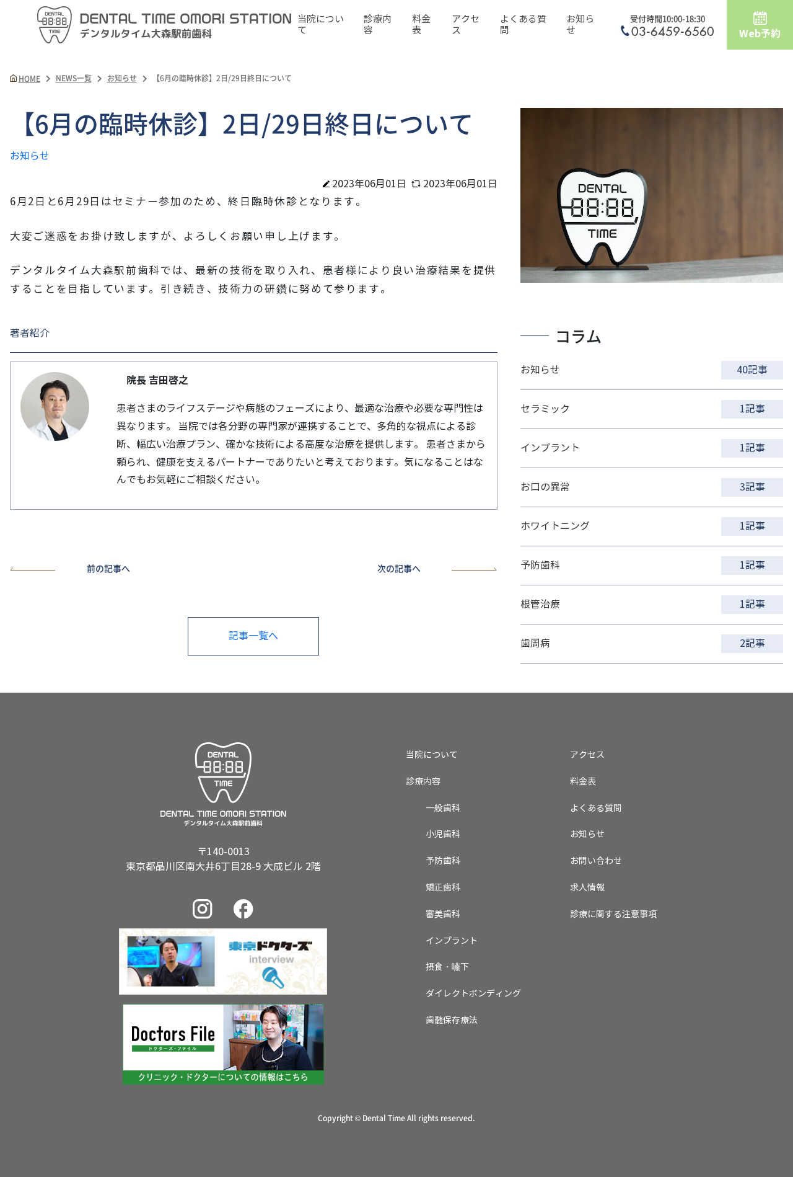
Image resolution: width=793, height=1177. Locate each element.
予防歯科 (443, 861)
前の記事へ (108, 568)
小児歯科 (443, 834)
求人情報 (587, 887)
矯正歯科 (443, 887)
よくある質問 (523, 25)
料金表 (421, 25)
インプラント (452, 941)
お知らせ (580, 25)
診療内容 (378, 25)
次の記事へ (399, 568)
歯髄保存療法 (452, 1020)
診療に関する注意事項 (613, 914)
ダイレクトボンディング (473, 993)
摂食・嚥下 (447, 967)
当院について (320, 25)
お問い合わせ (596, 861)
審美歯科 (443, 914)
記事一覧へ (253, 636)
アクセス (466, 25)
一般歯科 (443, 808)
